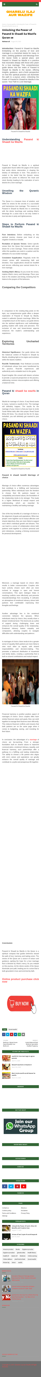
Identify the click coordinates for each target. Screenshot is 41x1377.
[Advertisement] (20, 154)
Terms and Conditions (9, 1213)
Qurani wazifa (11, 24)
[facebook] (4, 1186)
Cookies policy (6, 1210)
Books (18, 1249)
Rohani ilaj (6, 1262)
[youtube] (23, 1186)
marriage (33, 739)
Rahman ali (6, 41)
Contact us (5, 1208)
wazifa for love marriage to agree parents (23, 1057)
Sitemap (4, 1216)
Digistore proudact (9, 1253)
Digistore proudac (27, 1249)
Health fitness (32, 1253)
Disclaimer (24, 1210)
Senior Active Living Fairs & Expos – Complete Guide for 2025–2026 (23, 1287)
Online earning (32, 1256)
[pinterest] (17, 1186)
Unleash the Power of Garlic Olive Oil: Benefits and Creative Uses (24, 1227)
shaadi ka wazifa (25, 390)
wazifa (20, 1262)
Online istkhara (7, 1259)
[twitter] (11, 1186)
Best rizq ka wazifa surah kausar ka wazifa (23, 1074)
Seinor (14, 1262)
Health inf (6, 1256)
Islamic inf (14, 1256)
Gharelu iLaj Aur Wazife (23, 1365)
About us (24, 1208)
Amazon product (8, 1249)
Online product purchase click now (20, 980)
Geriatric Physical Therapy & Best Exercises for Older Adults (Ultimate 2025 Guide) (24, 1278)
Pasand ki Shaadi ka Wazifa (20, 140)
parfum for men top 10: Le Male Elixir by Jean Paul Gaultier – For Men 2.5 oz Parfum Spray (25, 1297)
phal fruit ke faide (20, 1259)
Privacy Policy (25, 1213)
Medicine (22, 1256)
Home (4, 24)
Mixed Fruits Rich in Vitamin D (22, 1065)
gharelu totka (21, 1253)
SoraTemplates (16, 1372)
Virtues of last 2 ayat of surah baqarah (24, 1234)
